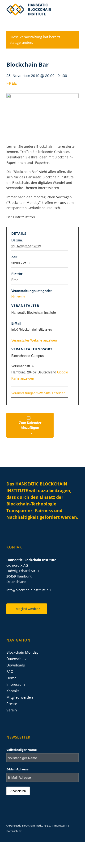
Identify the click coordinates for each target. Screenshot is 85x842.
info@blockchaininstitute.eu (28, 590)
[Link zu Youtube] (68, 836)
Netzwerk (18, 296)
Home (11, 678)
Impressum (15, 684)
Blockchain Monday (22, 652)
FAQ (9, 671)
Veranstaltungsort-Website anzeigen (38, 393)
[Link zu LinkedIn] (53, 836)
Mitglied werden (19, 697)
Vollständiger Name (21, 750)
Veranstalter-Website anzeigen (34, 340)
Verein (11, 710)
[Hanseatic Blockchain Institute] (35, 9)
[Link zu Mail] (75, 836)
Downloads (15, 665)
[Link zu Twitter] (60, 836)
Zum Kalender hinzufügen (30, 425)
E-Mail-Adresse (17, 769)
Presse (11, 703)
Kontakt (12, 690)
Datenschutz (16, 658)
